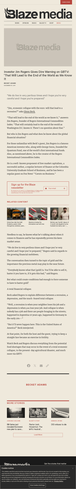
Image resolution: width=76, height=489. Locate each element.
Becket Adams (10, 83)
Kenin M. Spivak (56, 421)
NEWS (17, 23)
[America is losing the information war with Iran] (38, 213)
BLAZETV (43, 23)
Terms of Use (39, 190)
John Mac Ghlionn (13, 421)
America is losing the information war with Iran (36, 223)
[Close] (73, 468)
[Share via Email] (41, 365)
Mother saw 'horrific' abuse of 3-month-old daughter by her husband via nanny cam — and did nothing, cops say (59, 224)
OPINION (25, 23)
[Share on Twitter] (35, 365)
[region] (38, 477)
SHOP (51, 23)
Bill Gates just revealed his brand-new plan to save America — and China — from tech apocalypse (16, 427)
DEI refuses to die (58, 425)
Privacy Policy (30, 190)
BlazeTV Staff (34, 421)
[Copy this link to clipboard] (47, 365)
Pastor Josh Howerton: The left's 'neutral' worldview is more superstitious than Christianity (36, 427)
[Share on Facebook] (28, 365)
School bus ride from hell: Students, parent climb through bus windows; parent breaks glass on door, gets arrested (16, 224)
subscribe (66, 2)
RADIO (34, 23)
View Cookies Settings (37, 485)
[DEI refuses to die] (60, 412)
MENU (59, 23)
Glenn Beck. (29, 111)
